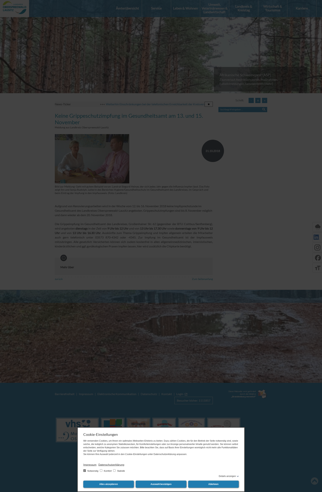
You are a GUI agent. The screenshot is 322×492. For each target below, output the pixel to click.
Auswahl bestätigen (161, 484)
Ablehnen (213, 484)
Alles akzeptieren (108, 484)
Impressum (90, 464)
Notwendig (93, 471)
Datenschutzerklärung (111, 464)
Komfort (107, 471)
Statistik (120, 471)
